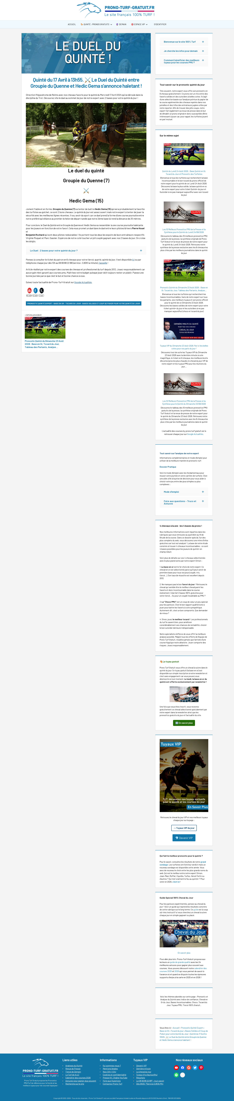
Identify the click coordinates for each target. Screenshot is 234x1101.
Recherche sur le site (74, 1083)
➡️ (184, 722)
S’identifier (160, 24)
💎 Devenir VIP (184, 837)
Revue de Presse (72, 1068)
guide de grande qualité (180, 962)
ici (133, 259)
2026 (177, 971)
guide (195, 909)
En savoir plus (184, 952)
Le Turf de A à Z (72, 1074)
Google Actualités (83, 282)
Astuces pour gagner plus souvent (80, 1080)
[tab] (86, 250)
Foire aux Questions (112, 1080)
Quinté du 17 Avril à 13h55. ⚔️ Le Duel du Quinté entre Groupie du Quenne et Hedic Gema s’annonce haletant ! (183, 1037)
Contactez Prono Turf (112, 1083)
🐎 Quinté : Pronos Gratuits (95, 24)
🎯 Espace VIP (138, 24)
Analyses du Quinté (73, 1065)
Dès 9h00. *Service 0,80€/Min (149, 1083)
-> (184, 828)
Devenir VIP (141, 1065)
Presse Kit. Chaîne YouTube (115, 1077)
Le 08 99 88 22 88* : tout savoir (150, 1080)
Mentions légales (110, 1068)
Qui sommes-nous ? (112, 1065)
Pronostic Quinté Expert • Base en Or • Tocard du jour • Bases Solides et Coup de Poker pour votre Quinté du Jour (83, 303)
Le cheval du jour (143, 1071)
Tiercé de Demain (73, 1071)
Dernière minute (143, 1068)
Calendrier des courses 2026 (78, 1077)
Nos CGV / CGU (109, 1071)
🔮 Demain (121, 24)
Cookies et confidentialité (114, 1074)
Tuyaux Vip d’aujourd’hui (146, 1074)
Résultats (140, 1077)
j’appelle (103, 262)
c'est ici (176, 882)
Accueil (72, 24)
